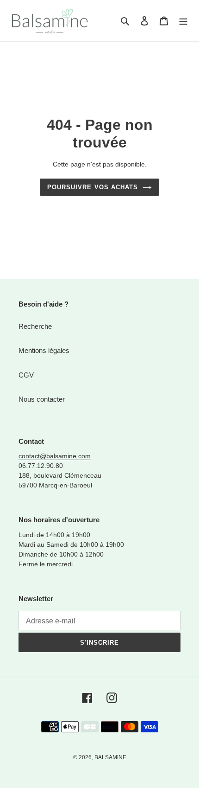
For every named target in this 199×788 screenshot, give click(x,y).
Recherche (35, 326)
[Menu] (183, 21)
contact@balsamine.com (55, 456)
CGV (26, 375)
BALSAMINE (110, 757)
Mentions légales (44, 350)
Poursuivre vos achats (92, 187)
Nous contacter (42, 399)
